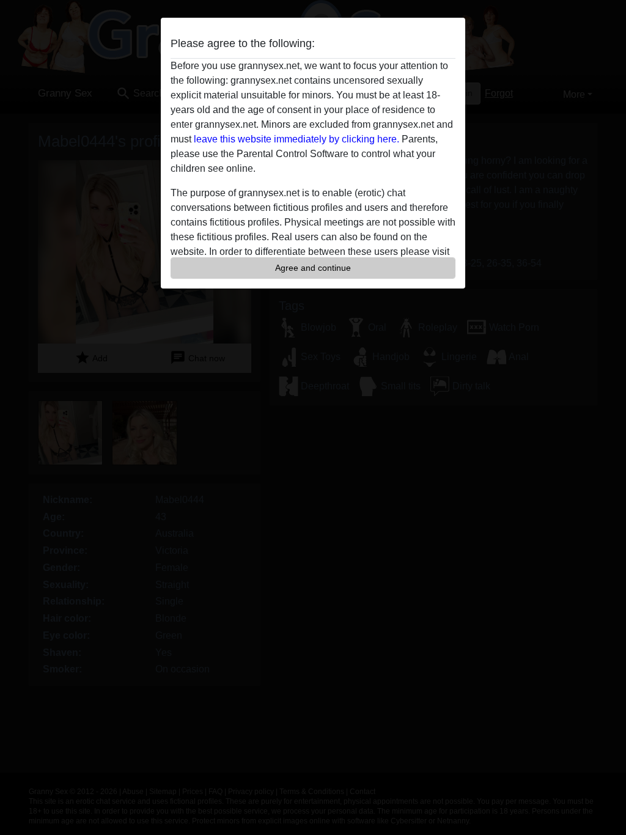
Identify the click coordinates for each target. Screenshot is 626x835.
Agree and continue (313, 268)
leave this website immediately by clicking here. (296, 139)
